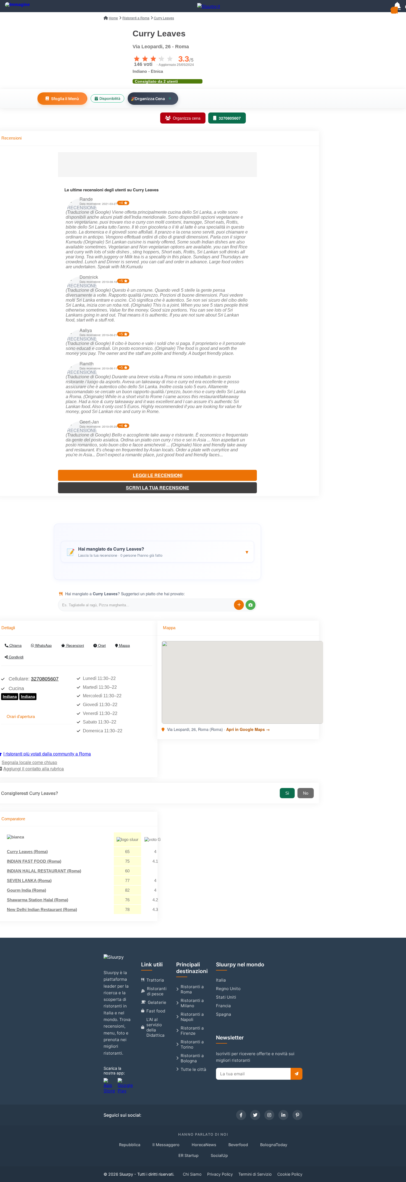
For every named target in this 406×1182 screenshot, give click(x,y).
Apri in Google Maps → (248, 729)
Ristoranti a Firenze (192, 1030)
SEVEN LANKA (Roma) (29, 880)
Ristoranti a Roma (192, 989)
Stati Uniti (226, 997)
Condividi (15, 657)
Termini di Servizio (255, 1174)
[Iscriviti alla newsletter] (296, 1074)
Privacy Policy (220, 1174)
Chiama (15, 645)
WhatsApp (43, 645)
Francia (223, 1005)
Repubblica (129, 1144)
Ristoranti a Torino (192, 1044)
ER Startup (188, 1155)
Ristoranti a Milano (192, 1003)
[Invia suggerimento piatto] (239, 605)
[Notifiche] (397, 6)
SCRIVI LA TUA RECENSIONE (157, 487)
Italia (221, 980)
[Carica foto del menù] (250, 605)
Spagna (223, 1014)
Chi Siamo (192, 1174)
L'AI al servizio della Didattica (155, 1027)
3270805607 (45, 679)
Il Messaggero (166, 1144)
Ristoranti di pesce (157, 991)
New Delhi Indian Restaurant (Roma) (42, 909)
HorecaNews (204, 1144)
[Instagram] (269, 1115)
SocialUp (219, 1155)
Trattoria (155, 980)
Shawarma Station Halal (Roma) (37, 899)
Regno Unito (228, 988)
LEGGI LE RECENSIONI (157, 475)
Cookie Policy (289, 1174)
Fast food (155, 1011)
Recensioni (74, 645)
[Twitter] (255, 1115)
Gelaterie (157, 1002)
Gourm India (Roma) (26, 890)
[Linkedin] (283, 1115)
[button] (157, 551)
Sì (287, 793)
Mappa (124, 645)
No (305, 793)
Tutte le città (193, 1069)
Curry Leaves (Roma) (27, 851)
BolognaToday (273, 1144)
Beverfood (238, 1144)
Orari (101, 645)
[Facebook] (241, 1115)
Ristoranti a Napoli (192, 1017)
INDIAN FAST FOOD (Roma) (34, 861)
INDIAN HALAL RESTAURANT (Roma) (44, 871)
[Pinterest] (297, 1115)
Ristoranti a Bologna (192, 1058)
